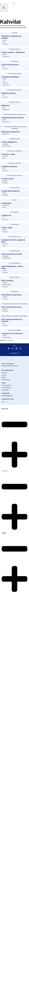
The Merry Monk (7, 179)
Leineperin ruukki (8, 154)
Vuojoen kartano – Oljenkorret (12, 52)
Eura (4, 107)
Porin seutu (5, 44)
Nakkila (4, 193)
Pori (3, 66)
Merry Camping (7, 280)
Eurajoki (4, 40)
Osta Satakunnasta (8, 471)
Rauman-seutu (6, 56)
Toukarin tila (6, 215)
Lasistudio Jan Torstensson (12, 333)
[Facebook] (3, 402)
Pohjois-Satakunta (7, 146)
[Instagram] (6, 402)
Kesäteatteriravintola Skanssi (12, 118)
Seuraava (11, 340)
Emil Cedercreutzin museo (11, 307)
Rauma (4, 119)
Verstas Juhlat (6, 228)
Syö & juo (7, 16)
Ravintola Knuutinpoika (10, 132)
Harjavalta (5, 309)
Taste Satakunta (7, 467)
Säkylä (4, 207)
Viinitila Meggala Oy (9, 142)
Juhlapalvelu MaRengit (10, 77)
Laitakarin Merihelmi (9, 166)
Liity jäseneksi (7, 477)
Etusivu (2, 16)
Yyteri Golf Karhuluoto (10, 65)
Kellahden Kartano (8, 93)
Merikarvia (5, 180)
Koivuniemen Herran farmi (11, 295)
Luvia (4, 42)
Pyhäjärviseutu (6, 109)
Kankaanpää (5, 144)
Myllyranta (5, 105)
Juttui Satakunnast (8, 474)
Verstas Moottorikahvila (10, 191)
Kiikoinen (5, 335)
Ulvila (4, 158)
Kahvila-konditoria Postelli (11, 254)
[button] (8, 348)
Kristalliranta (6, 203)
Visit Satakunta (7, 464)
